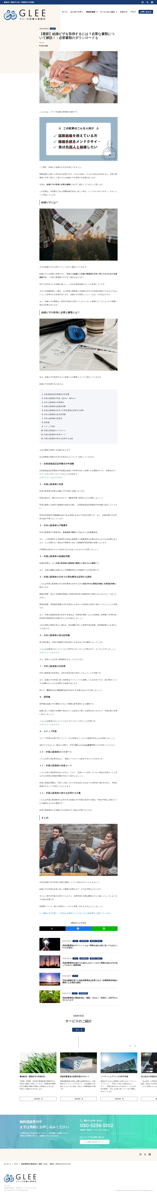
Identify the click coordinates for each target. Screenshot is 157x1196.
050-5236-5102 (96, 1125)
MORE (37, 1099)
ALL (78, 1030)
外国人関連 (44, 46)
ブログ (52, 28)
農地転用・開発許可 (96, 941)
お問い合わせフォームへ (96, 1142)
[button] (130, 1046)
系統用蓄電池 (84, 941)
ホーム (9, 1164)
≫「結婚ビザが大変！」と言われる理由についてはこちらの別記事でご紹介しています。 (75, 913)
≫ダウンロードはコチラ (49, 652)
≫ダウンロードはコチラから (51, 477)
